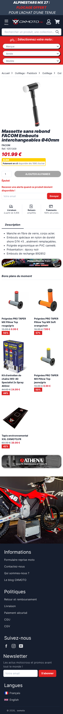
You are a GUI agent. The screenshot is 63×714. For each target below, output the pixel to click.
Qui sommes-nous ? (16, 573)
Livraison (10, 606)
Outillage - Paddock (26, 73)
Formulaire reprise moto (19, 559)
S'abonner (47, 673)
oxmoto (21, 710)
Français (15, 693)
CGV (7, 626)
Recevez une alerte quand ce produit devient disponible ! (27, 189)
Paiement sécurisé (15, 612)
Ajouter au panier (37, 174)
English (14, 699)
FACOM (6, 145)
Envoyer (54, 196)
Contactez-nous (14, 566)
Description (12, 224)
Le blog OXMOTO (15, 580)
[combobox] (31, 31)
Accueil (6, 73)
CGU (7, 619)
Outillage (47, 73)
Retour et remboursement (20, 599)
